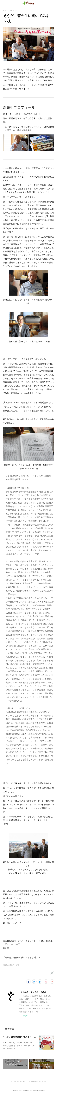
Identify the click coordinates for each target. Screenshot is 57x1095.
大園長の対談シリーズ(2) (11, 965)
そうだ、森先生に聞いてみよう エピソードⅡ (24, 1036)
